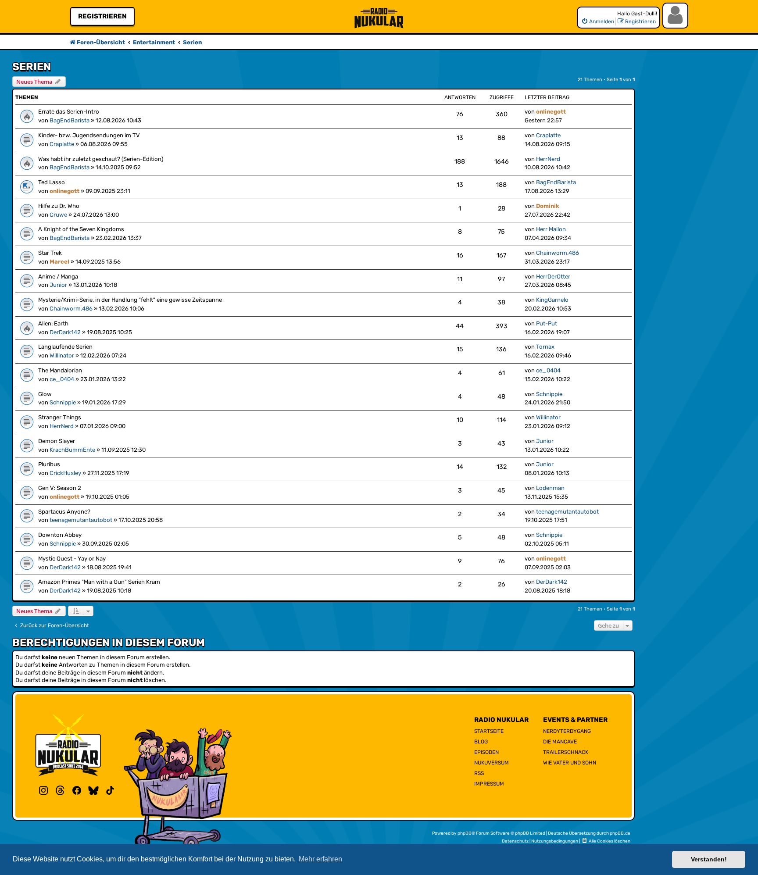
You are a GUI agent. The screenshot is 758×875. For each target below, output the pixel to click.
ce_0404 (62, 379)
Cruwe (58, 214)
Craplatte (62, 144)
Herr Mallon (551, 229)
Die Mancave (560, 742)
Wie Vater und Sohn (569, 763)
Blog (481, 742)
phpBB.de (620, 833)
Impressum (489, 784)
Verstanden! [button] (709, 859)
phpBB (465, 833)
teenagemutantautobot (81, 520)
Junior (58, 285)
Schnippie (63, 402)
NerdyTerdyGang (567, 731)
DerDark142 (65, 332)
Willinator (62, 355)
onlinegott (551, 111)
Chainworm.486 (557, 253)
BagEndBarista (69, 120)
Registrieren (102, 16)
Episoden (486, 752)
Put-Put (546, 323)
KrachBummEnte (72, 449)
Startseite (489, 731)
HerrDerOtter (553, 276)
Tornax (545, 346)
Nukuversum (491, 763)
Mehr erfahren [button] (320, 859)
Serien (31, 67)
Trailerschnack (565, 752)
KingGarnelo (552, 299)
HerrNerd (548, 159)
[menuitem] (597, 21)
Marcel (59, 261)
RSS (479, 773)
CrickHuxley (65, 473)
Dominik (547, 206)
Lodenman (550, 488)
